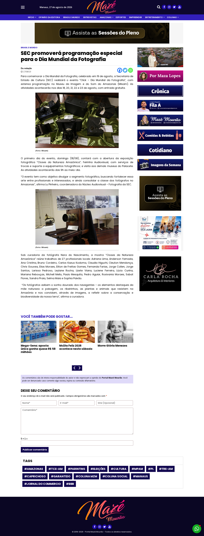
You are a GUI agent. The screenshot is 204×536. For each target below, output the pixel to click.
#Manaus (140, 476)
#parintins (76, 469)
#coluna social (115, 476)
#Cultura (118, 469)
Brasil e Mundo (71, 17)
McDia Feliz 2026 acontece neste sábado (75, 347)
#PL (151, 469)
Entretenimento (154, 17)
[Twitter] (125, 70)
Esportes (121, 17)
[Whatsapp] (130, 70)
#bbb (70, 484)
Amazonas (106, 17)
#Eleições (97, 469)
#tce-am (55, 469)
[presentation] (74, 368)
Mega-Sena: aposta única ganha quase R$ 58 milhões (38, 349)
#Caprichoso (35, 476)
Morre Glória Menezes (112, 346)
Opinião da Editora (49, 17)
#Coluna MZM (86, 476)
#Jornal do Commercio (42, 484)
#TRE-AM (166, 469)
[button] (196, 528)
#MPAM (137, 469)
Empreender (135, 17)
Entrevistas (89, 17)
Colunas (172, 17)
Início (31, 17)
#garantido (60, 476)
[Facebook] (119, 70)
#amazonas (33, 469)
